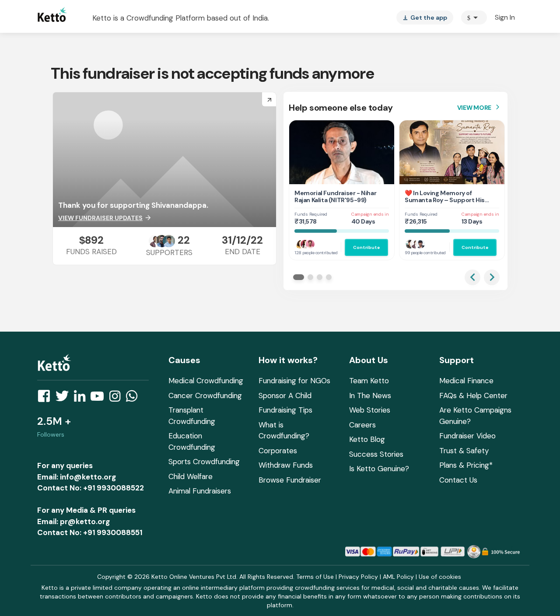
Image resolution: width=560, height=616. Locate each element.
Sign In (505, 17)
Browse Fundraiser (290, 480)
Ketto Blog (367, 439)
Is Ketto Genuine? (379, 468)
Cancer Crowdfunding (205, 395)
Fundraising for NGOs (294, 380)
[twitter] (65, 398)
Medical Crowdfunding (205, 380)
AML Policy (398, 577)
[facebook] (46, 398)
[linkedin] (82, 398)
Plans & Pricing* (466, 465)
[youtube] (100, 398)
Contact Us (458, 480)
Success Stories (376, 454)
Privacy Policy (358, 577)
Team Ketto (369, 380)
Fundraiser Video (467, 436)
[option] (474, 17)
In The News (370, 395)
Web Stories (369, 410)
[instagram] (117, 398)
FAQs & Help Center (473, 395)
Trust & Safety (464, 450)
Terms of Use (315, 577)
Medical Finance (466, 380)
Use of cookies (440, 577)
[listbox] (424, 17)
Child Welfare (190, 476)
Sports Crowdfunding (204, 461)
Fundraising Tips (285, 410)
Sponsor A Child (285, 395)
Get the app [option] (424, 17)
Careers (362, 425)
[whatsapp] (134, 398)
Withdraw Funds (286, 465)
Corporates (278, 450)
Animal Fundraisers (199, 491)
